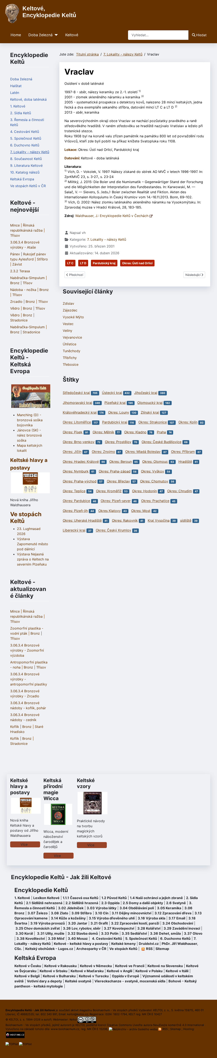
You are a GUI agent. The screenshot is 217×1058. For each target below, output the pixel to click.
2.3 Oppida (110, 903)
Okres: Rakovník (125, 520)
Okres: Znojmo (103, 452)
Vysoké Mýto (73, 317)
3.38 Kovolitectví (31, 938)
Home (16, 35)
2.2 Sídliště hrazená (81, 903)
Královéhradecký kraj (80, 412)
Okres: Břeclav (118, 481)
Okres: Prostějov (118, 442)
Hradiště (185, 461)
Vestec (68, 324)
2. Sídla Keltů (20, 113)
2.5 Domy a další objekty (143, 903)
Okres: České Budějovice (161, 442)
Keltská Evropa (22, 179)
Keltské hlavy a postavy (20, 786)
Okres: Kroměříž (109, 491)
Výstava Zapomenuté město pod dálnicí (32, 544)
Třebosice (70, 364)
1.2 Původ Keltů (114, 898)
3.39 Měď (56, 938)
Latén (14, 92)
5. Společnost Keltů (25, 138)
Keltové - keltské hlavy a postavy (81, 943)
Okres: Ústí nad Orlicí (137, 263)
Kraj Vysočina (159, 520)
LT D (83, 263)
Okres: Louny (118, 412)
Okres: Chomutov (154, 481)
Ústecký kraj (112, 393)
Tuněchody (71, 351)
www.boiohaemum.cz (65, 1029)
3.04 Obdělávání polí (137, 908)
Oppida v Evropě (125, 976)
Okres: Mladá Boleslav (143, 452)
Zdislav (68, 303)
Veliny (67, 330)
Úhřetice (69, 344)
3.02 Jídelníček (70, 908)
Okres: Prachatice (155, 501)
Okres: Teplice (74, 491)
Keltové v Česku (27, 966)
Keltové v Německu (96, 966)
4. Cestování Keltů (24, 131)
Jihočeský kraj (145, 393)
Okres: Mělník (103, 432)
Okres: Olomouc (155, 461)
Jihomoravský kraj (77, 402)
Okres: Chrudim (179, 491)
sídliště (185, 520)
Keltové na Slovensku (165, 966)
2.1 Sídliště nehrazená (44, 903)
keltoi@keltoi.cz (77, 1014)
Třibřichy (70, 358)
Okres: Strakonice (152, 422)
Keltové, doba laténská (28, 99)
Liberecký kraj (74, 530)
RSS (165, 1029)
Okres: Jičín (72, 452)
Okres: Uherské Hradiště (82, 520)
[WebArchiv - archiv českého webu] (133, 1029)
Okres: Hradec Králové (81, 461)
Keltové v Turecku (94, 976)
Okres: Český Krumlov (113, 530)
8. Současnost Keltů (26, 159)
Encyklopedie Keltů (41, 890)
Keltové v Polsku (149, 971)
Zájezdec (70, 310)
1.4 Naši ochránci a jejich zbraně (156, 898)
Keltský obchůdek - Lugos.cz (49, 949)
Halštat (16, 86)
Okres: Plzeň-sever (116, 501)
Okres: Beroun (120, 461)
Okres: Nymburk (76, 471)
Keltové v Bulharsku (59, 976)
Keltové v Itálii (177, 971)
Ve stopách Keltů (26, 517)
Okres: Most (140, 511)
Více (24, 844)
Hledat (201, 35)
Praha (161, 432)
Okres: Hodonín (144, 491)
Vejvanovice (72, 337)
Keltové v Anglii (119, 971)
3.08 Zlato (59, 913)
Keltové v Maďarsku (87, 971)
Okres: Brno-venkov (79, 442)
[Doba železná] (55, 35)
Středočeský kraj (76, 393)
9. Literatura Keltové (26, 165)
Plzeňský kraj (115, 402)
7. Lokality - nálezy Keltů (29, 152)
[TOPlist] (12, 1043)
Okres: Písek (72, 432)
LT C (70, 263)
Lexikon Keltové (46, 898)
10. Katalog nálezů (24, 172)
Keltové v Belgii (27, 976)
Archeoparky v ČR (91, 949)
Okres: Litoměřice (77, 422)
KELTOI (80, 1025)
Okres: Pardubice (76, 501)
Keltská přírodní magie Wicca (53, 789)
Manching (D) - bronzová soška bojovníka (30, 420)
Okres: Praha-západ (115, 471)
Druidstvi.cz (149, 943)
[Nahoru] (210, 1050)
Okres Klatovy (109, 511)
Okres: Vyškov (152, 471)
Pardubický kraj (104, 263)
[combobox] (158, 35)
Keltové (71, 35)
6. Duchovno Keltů (24, 145)
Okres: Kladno (135, 432)
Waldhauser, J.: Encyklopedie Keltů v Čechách (112, 216)
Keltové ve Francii (129, 966)
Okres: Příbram (183, 452)
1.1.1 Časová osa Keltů (80, 898)
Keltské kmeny (123, 943)
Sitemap (162, 949)
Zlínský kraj (150, 412)
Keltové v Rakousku (60, 966)
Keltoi (73, 1019)
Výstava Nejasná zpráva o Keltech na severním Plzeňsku (33, 559)
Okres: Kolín (187, 422)
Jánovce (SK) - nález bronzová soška (29, 435)
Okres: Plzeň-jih (75, 511)
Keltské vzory (86, 783)
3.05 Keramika (169, 908)
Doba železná (40, 35)
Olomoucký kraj (150, 402)
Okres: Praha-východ (79, 481)
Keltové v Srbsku (53, 971)
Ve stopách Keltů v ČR (28, 186)
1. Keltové (17, 106)
